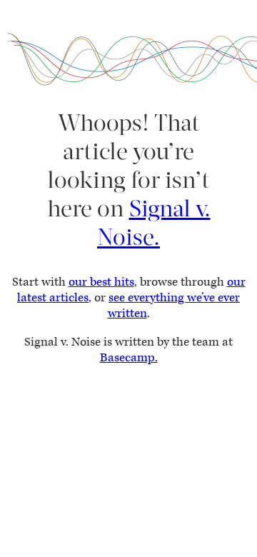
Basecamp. (129, 358)
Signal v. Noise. (154, 222)
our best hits (101, 282)
